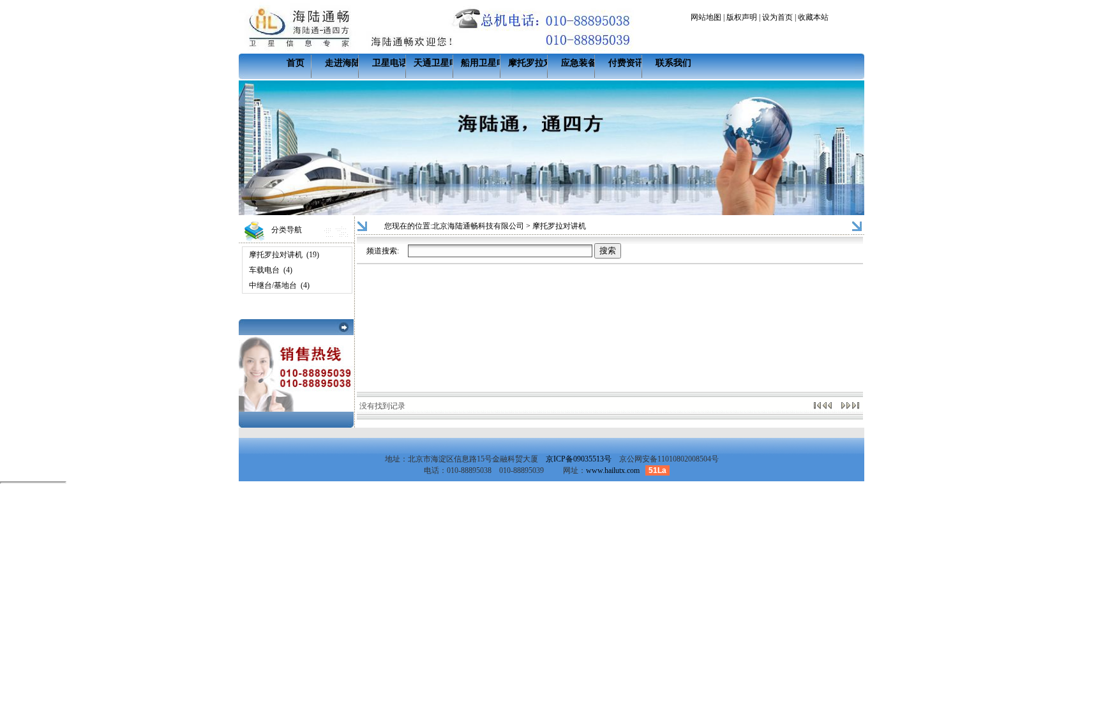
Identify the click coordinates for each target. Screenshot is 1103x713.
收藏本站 (813, 17)
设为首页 (777, 17)
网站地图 (706, 17)
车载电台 (264, 270)
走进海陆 (343, 63)
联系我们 (673, 63)
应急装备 (579, 63)
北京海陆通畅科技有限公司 (478, 225)
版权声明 (741, 17)
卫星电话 (390, 63)
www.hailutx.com (613, 470)
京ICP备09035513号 (579, 458)
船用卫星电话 (487, 63)
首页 (295, 63)
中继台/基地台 (273, 285)
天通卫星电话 (440, 63)
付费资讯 (626, 63)
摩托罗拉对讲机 (539, 63)
